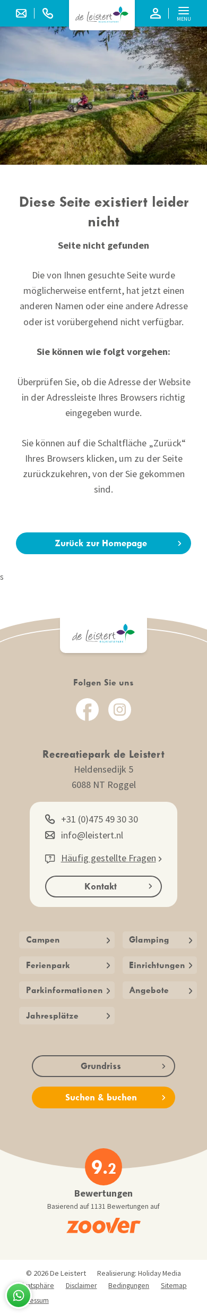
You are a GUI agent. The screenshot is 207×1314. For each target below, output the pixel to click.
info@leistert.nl (92, 835)
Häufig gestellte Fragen (108, 858)
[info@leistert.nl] (25, 13)
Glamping (149, 939)
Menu (184, 18)
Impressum (32, 1300)
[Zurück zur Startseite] (101, 14)
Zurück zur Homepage (101, 543)
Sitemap (174, 1285)
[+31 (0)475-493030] (47, 13)
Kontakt (100, 886)
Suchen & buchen (101, 1097)
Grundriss (101, 1066)
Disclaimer (81, 1285)
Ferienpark (48, 965)
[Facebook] (87, 709)
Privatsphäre (34, 1285)
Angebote (149, 990)
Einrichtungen (157, 965)
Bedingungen (128, 1285)
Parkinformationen (64, 990)
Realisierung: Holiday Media (139, 1273)
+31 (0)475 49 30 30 (99, 819)
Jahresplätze (52, 1015)
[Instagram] (119, 709)
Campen (43, 939)
